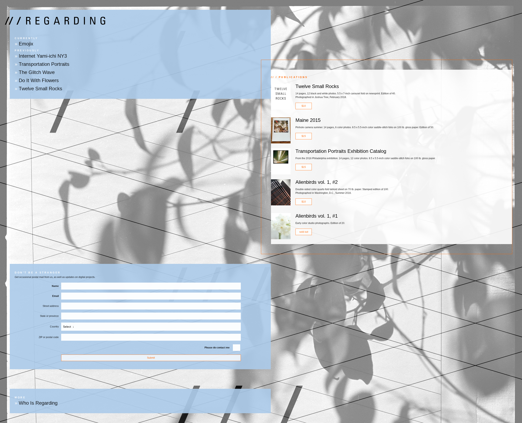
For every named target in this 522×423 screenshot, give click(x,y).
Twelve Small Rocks (40, 88)
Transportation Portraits (44, 64)
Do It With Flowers (39, 80)
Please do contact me (217, 347)
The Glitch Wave (37, 72)
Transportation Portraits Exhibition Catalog (340, 151)
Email (55, 296)
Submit (151, 357)
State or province (49, 316)
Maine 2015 (308, 120)
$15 (304, 136)
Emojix (26, 43)
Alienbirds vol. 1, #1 (316, 216)
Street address (51, 306)
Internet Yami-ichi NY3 (43, 56)
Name (55, 286)
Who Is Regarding (38, 403)
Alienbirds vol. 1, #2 (316, 182)
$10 (304, 106)
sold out (303, 231)
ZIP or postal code (49, 337)
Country (54, 326)
